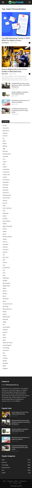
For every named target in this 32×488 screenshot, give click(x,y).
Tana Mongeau (7, 345)
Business (5, 151)
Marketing (6, 278)
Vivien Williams (5, 42)
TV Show (5, 358)
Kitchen (5, 262)
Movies (5, 291)
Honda (4, 239)
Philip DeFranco (7, 309)
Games (5, 216)
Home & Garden (7, 236)
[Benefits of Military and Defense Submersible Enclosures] (6, 94)
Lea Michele (6, 267)
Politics (5, 314)
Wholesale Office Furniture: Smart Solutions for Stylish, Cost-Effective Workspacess (21, 85)
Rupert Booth (5, 73)
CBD (4, 164)
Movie (4, 288)
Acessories (6, 128)
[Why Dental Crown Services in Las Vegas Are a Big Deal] (6, 103)
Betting (5, 146)
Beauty (5, 143)
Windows (5, 363)
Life (4, 270)
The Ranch (6, 350)
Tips (4, 353)
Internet (5, 252)
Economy (5, 187)
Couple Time (6, 174)
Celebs (5, 167)
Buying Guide (6, 154)
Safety (4, 322)
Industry (5, 247)
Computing (6, 169)
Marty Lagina (6, 283)
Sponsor (5, 332)
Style (4, 340)
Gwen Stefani (6, 221)
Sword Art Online (8, 342)
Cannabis (5, 156)
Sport (4, 335)
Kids (4, 260)
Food (4, 205)
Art (3, 138)
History (5, 229)
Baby (4, 141)
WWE (4, 366)
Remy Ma (5, 319)
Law (4, 265)
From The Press (7, 208)
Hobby (4, 231)
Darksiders (6, 182)
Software (5, 330)
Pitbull (4, 311)
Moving (5, 293)
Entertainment (7, 195)
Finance (5, 203)
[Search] (29, 2)
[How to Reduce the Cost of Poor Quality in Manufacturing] (16, 56)
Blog (4, 148)
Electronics (6, 192)
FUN (4, 211)
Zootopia (5, 368)
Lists (4, 273)
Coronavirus (6, 172)
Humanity (5, 244)
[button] (3, 2)
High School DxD (7, 226)
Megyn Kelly (6, 286)
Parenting (5, 306)
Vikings (5, 361)
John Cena (6, 257)
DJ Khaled (5, 185)
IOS (4, 255)
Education (5, 190)
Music (4, 296)
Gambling (5, 213)
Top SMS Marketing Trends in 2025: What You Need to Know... (16, 39)
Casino (5, 161)
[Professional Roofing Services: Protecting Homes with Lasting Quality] (6, 111)
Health (4, 223)
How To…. (5, 242)
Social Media (6, 327)
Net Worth (6, 298)
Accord (5, 125)
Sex (4, 324)
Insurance (5, 249)
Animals (5, 136)
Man (4, 275)
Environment (6, 198)
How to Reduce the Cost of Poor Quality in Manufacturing (14, 70)
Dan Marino (6, 180)
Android (5, 133)
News (4, 301)
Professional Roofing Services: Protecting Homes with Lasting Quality (20, 110)
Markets (5, 280)
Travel (4, 355)
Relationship (6, 317)
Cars (4, 159)
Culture (5, 177)
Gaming (5, 218)
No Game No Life (7, 304)
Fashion (5, 200)
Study (4, 337)
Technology (6, 348)
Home (3, 6)
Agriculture (6, 130)
